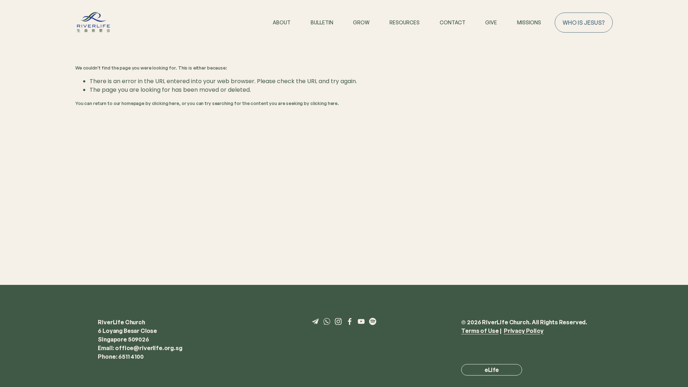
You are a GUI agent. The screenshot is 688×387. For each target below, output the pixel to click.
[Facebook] (349, 321)
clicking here (165, 103)
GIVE (491, 22)
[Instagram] (338, 321)
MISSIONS (529, 22)
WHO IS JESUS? (584, 22)
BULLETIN (322, 22)
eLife (491, 369)
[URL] (315, 321)
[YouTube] (361, 321)
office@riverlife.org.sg (148, 348)
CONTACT (452, 22)
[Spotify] (372, 321)
